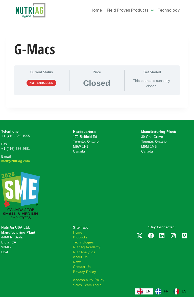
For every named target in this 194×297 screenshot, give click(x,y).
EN (148, 291)
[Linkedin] (162, 236)
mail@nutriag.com (15, 161)
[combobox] (144, 291)
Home (77, 232)
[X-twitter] (140, 236)
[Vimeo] (184, 236)
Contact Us (82, 267)
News (77, 262)
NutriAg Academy (87, 247)
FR (166, 291)
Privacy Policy (84, 272)
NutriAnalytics (84, 252)
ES (184, 291)
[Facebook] (151, 236)
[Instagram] (173, 236)
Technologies (83, 242)
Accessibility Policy (88, 280)
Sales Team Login (87, 285)
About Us (80, 257)
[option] (162, 291)
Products (80, 237)
